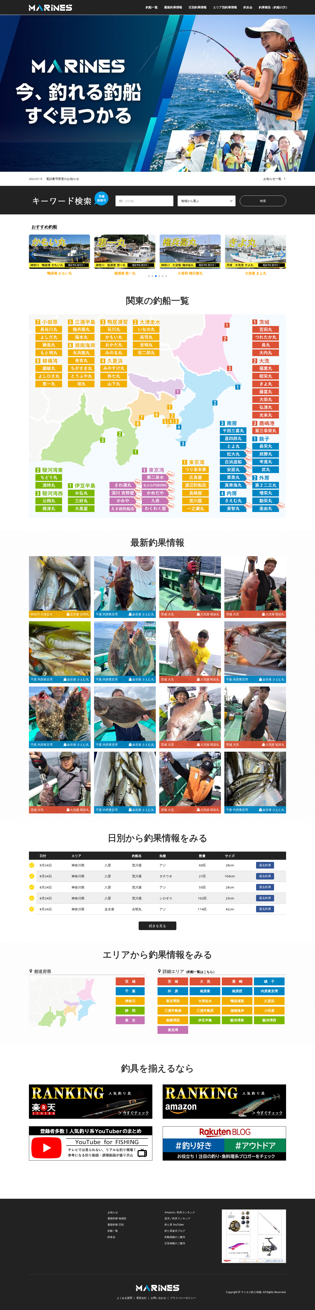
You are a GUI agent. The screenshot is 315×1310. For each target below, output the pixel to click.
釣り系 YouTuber (174, 1224)
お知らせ (113, 1212)
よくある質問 (124, 1298)
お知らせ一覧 (272, 179)
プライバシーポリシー (183, 1298)
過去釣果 (265, 865)
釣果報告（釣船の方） (274, 7)
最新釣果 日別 (116, 1224)
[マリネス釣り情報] (50, 7)
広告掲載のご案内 (175, 1243)
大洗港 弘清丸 (255, 273)
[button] (282, 254)
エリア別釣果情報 (225, 7)
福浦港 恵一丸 (59, 273)
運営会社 (141, 1298)
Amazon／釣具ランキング (180, 1212)
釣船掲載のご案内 (175, 1237)
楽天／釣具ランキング (177, 1218)
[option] (157, 93)
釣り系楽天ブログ (175, 1231)
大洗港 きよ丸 (190, 273)
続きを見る (157, 925)
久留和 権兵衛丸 (124, 273)
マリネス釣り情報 (251, 1292)
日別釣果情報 (198, 7)
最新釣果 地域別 (117, 1218)
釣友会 (247, 7)
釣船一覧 (152, 7)
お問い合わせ (158, 1298)
